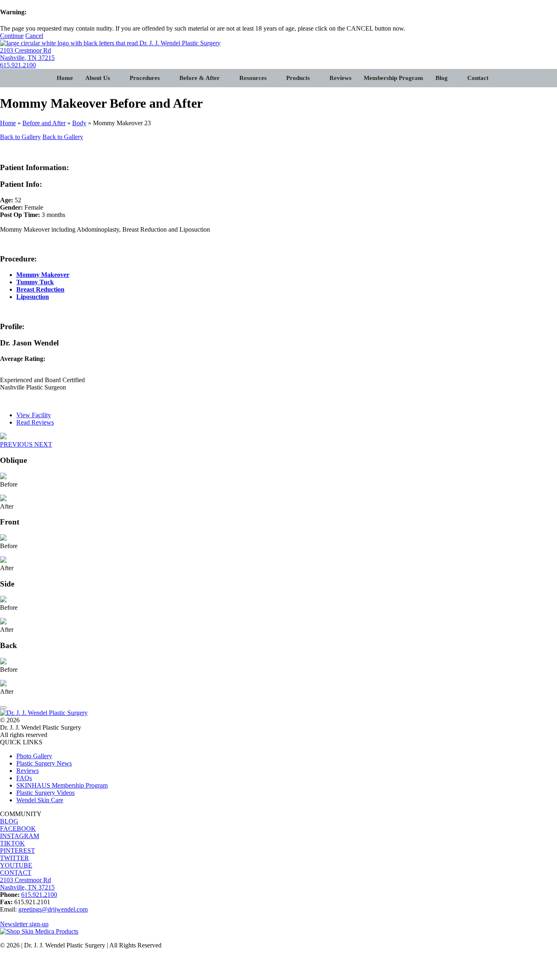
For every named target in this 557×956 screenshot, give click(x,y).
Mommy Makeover (42, 274)
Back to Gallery (20, 136)
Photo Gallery (34, 755)
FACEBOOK (18, 828)
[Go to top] (3, 707)
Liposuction (32, 296)
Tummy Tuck (35, 282)
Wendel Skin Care (39, 800)
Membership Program (393, 78)
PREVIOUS (17, 444)
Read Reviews (35, 422)
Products (298, 78)
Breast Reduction (40, 289)
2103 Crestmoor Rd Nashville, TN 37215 (27, 54)
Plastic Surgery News (44, 763)
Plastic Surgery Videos (45, 792)
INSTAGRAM (19, 835)
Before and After (44, 123)
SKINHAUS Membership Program (62, 785)
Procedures (145, 78)
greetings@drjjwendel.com (53, 909)
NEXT (43, 444)
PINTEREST (17, 850)
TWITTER (14, 857)
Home (65, 78)
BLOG (9, 821)
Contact (477, 78)
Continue (12, 35)
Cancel (34, 35)
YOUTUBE (16, 865)
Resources (253, 78)
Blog (441, 78)
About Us (97, 78)
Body (79, 123)
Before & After (199, 78)
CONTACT (15, 872)
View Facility (33, 415)
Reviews (340, 78)
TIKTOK (12, 843)
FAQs (24, 778)
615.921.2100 (18, 65)
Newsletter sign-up (24, 924)
